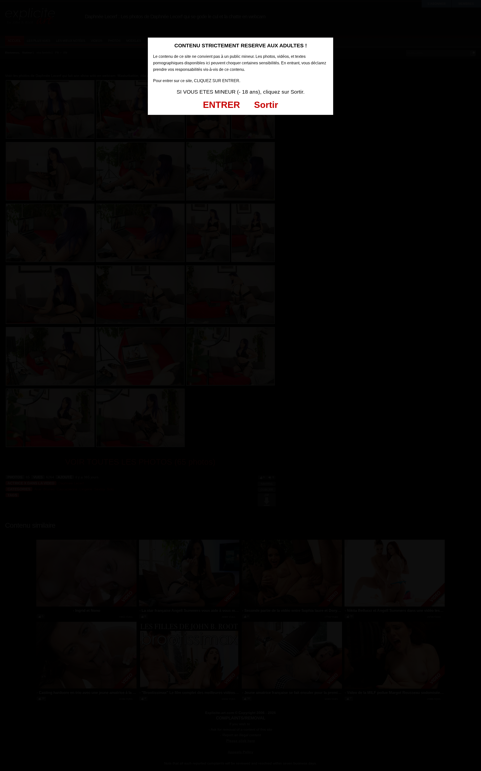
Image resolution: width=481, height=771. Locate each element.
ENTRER (221, 105)
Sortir (266, 105)
